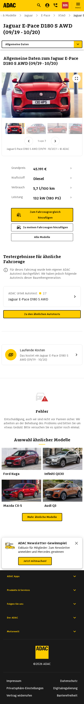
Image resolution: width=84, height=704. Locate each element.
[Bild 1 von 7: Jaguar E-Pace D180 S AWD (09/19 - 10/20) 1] (15, 128)
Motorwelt (13, 631)
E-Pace (45, 15)
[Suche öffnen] (39, 5)
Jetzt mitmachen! (34, 561)
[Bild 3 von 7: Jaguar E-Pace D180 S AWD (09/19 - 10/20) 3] (57, 128)
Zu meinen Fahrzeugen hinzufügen (45, 227)
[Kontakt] (55, 5)
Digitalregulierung (65, 688)
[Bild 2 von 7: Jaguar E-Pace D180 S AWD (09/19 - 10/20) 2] (36, 128)
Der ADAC (12, 617)
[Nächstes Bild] (55, 141)
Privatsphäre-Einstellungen (25, 688)
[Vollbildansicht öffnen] (76, 78)
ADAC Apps (13, 576)
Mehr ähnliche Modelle (42, 517)
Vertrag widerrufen (19, 695)
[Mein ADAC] (47, 5)
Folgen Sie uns (15, 603)
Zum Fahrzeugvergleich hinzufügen (45, 214)
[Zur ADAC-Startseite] (9, 5)
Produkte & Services (18, 590)
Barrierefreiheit (67, 695)
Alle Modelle (42, 237)
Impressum (14, 681)
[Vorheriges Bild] (28, 141)
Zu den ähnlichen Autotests (42, 314)
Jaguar (28, 15)
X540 (61, 15)
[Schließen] (76, 543)
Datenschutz (68, 681)
